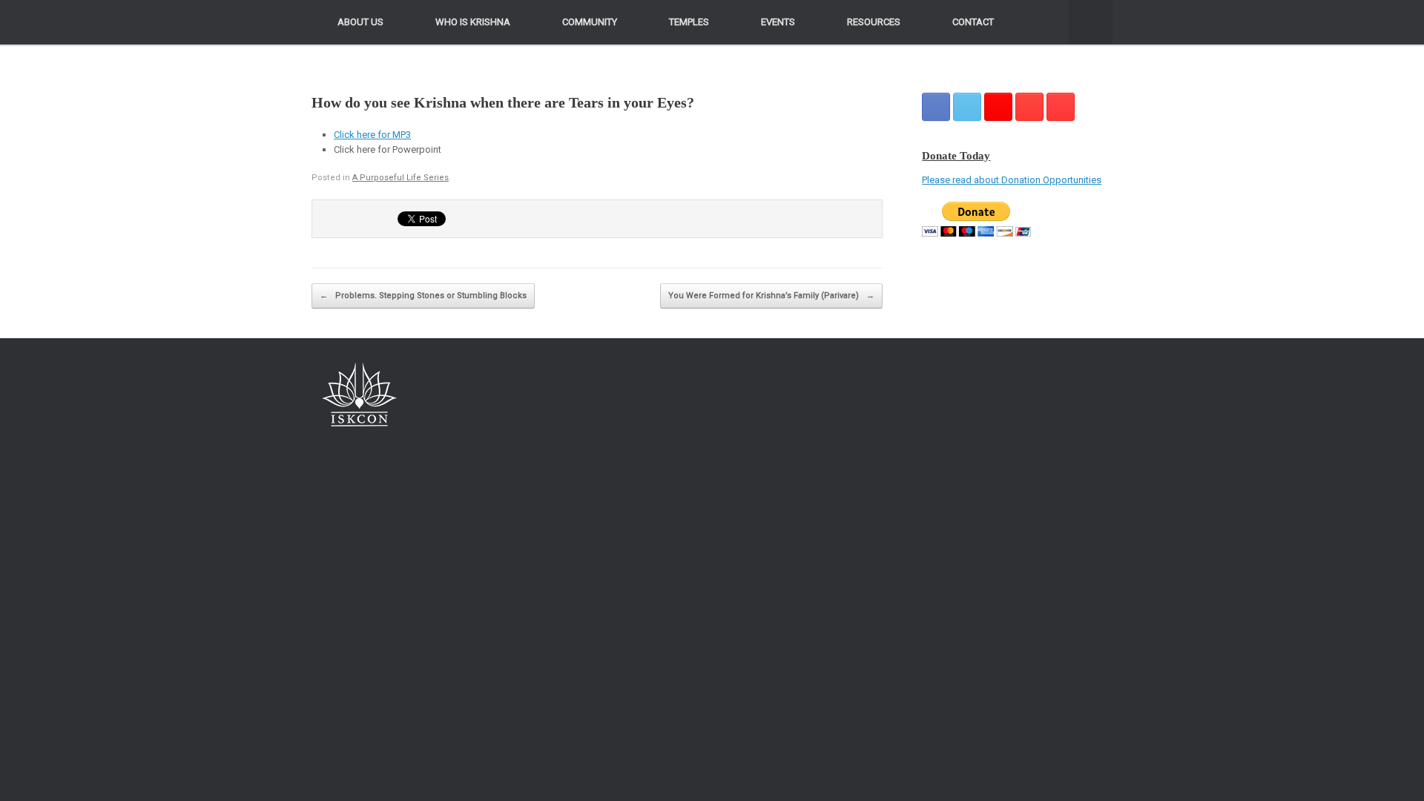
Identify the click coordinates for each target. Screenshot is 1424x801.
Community (589, 21)
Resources (873, 21)
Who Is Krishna (472, 21)
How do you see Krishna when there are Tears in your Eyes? (503, 102)
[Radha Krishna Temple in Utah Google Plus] (998, 107)
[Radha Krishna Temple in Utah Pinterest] (1029, 107)
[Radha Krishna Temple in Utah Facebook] (936, 107)
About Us (360, 21)
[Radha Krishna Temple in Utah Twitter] (967, 107)
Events (778, 21)
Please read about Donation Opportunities (1011, 179)
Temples (689, 21)
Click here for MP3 (372, 134)
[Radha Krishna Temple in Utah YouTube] (1060, 107)
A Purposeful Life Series (400, 177)
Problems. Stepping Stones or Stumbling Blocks (423, 295)
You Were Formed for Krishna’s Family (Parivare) (771, 295)
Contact (973, 21)
